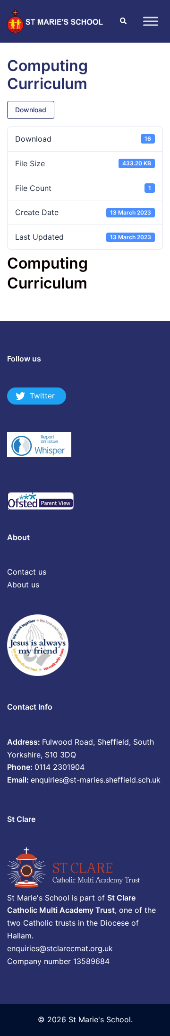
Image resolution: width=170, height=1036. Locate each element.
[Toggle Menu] (150, 21)
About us (23, 584)
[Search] (123, 21)
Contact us (26, 572)
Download (30, 110)
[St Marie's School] (56, 20)
